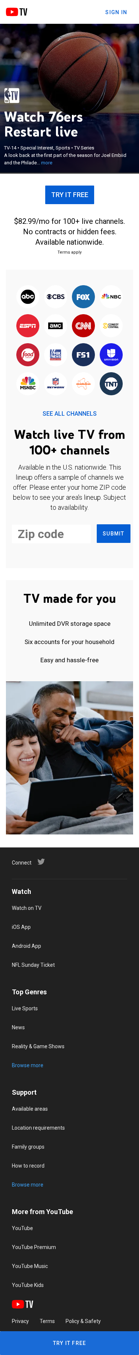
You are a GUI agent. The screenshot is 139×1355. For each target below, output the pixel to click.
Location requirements (38, 1128)
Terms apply (69, 252)
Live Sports (25, 1008)
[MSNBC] (28, 384)
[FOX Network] (83, 297)
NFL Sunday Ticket (33, 965)
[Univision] (111, 355)
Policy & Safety (83, 1321)
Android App (26, 946)
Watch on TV (27, 908)
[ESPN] (28, 326)
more (46, 162)
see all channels (70, 413)
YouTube (22, 1228)
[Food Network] (28, 355)
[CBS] (55, 297)
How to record (28, 1166)
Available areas (30, 1109)
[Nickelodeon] (83, 384)
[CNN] (83, 326)
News (18, 1027)
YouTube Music (30, 1266)
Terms (47, 1321)
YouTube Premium (34, 1247)
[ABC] (28, 297)
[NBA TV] (12, 95)
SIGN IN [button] (116, 12)
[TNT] (111, 384)
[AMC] (55, 326)
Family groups (28, 1147)
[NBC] (111, 297)
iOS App (21, 927)
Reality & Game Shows (38, 1046)
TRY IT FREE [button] (69, 195)
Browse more (27, 1065)
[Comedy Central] (111, 326)
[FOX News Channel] (55, 355)
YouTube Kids (28, 1285)
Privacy (20, 1321)
